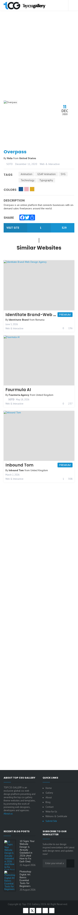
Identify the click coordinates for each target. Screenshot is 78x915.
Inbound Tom (19, 465)
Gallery (49, 792)
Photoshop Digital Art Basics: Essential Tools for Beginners (25, 878)
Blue (21, 189)
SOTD (9, 164)
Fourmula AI (18, 390)
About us (8, 813)
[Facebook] (21, 217)
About (49, 797)
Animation (26, 174)
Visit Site (13, 227)
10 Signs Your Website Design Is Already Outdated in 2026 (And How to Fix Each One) (27, 851)
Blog (48, 802)
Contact (50, 806)
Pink (26, 189)
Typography (46, 180)
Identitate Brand (19, 319)
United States (27, 158)
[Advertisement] (39, 60)
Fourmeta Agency (19, 395)
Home (49, 788)
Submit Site (51, 821)
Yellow (32, 189)
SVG (63, 174)
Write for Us (51, 811)
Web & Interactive (50, 164)
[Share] (31, 217)
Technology (27, 180)
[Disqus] (39, 619)
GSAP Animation (46, 174)
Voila (10, 158)
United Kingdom (44, 395)
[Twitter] (26, 217)
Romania (39, 319)
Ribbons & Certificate (56, 816)
